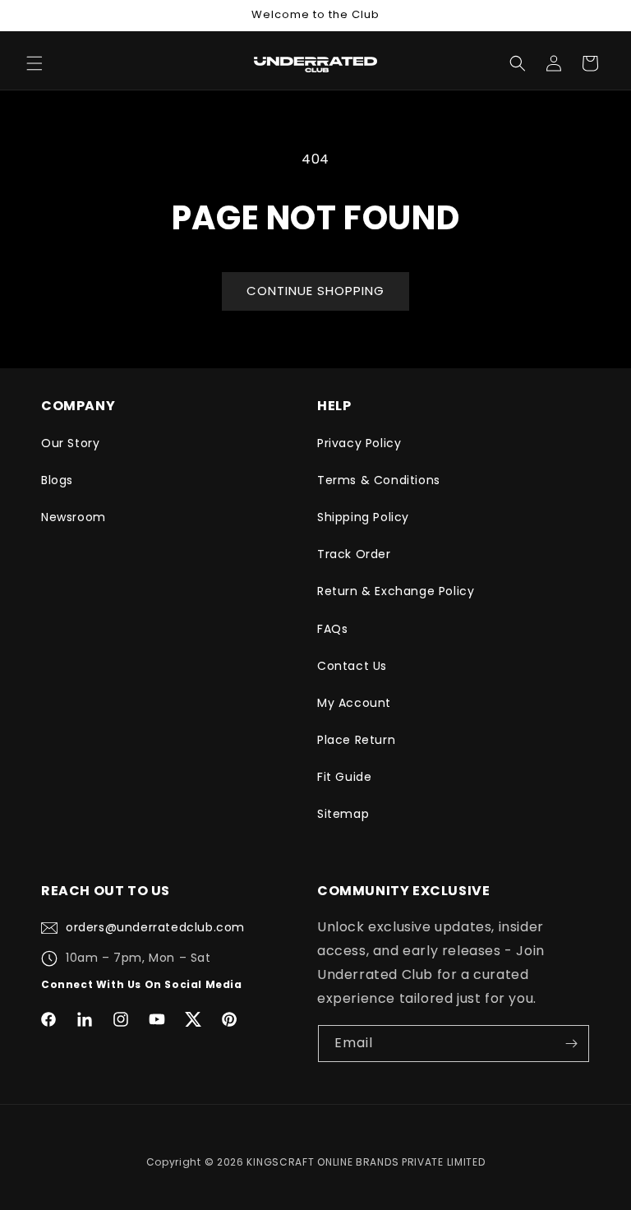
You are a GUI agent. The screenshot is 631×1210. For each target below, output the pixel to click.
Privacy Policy (359, 443)
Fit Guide (344, 777)
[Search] (518, 63)
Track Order (354, 554)
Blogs (57, 480)
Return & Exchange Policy (395, 591)
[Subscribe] (571, 1043)
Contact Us (352, 666)
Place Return (356, 740)
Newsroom (73, 517)
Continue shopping (315, 290)
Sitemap (343, 814)
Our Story (70, 443)
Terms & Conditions (378, 480)
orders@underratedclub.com (155, 927)
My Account (354, 703)
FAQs (332, 629)
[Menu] (34, 63)
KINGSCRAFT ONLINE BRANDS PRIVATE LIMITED (365, 1162)
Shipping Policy (363, 517)
